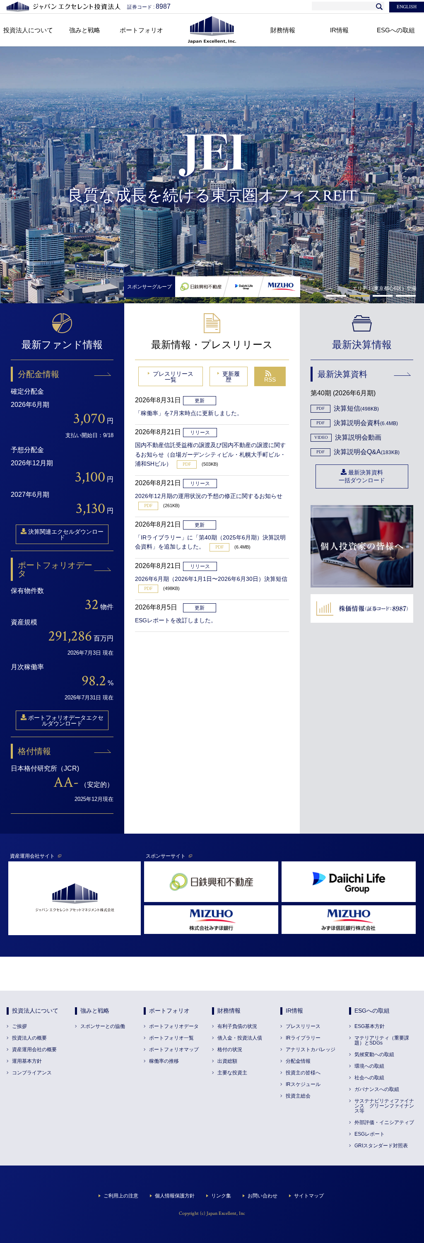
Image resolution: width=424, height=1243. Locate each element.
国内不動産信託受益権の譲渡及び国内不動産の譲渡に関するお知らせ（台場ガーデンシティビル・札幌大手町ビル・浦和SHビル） (210, 454)
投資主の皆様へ (303, 1073)
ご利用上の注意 (121, 1196)
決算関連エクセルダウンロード (66, 534)
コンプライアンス (32, 1073)
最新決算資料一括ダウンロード (362, 476)
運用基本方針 (27, 1061)
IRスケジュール (303, 1084)
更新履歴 (231, 376)
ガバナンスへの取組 (376, 1089)
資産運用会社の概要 (34, 1049)
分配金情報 (38, 374)
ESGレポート (369, 1134)
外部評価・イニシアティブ (384, 1122)
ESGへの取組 (372, 1011)
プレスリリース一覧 (173, 376)
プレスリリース (303, 1026)
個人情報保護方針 (175, 1196)
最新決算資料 (342, 374)
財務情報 (229, 1011)
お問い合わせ (262, 1196)
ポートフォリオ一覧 (171, 1038)
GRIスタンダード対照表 (381, 1146)
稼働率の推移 (164, 1061)
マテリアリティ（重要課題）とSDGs (381, 1040)
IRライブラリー (303, 1038)
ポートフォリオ (169, 1011)
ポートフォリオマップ (174, 1049)
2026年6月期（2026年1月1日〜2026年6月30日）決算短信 (211, 579)
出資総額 (227, 1061)
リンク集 (221, 1196)
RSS (270, 379)
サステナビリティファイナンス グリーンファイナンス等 (384, 1106)
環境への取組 (369, 1066)
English (407, 7)
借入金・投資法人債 (239, 1038)
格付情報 (34, 751)
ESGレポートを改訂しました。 (176, 620)
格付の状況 (229, 1049)
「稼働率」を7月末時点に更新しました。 (189, 413)
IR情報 (294, 1011)
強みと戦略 (94, 1011)
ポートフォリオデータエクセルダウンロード (66, 720)
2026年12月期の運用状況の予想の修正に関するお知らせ (208, 496)
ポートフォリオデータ (55, 569)
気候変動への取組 (374, 1054)
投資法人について (35, 1011)
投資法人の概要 (29, 1038)
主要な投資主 (232, 1073)
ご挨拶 (19, 1026)
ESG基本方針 (369, 1026)
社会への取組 (369, 1078)
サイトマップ (309, 1196)
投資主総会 (298, 1096)
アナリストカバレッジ (310, 1049)
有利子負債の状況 (237, 1026)
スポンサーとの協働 (102, 1026)
